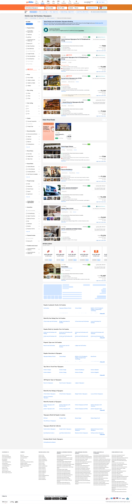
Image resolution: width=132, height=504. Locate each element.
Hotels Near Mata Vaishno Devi (99, 473)
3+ (28, 106)
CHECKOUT (59, 5)
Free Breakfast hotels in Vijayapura (49, 422)
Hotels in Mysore (42, 455)
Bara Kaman (93, 345)
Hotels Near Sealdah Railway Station (101, 455)
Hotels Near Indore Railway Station (82, 454)
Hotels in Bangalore (43, 447)
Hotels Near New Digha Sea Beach (63, 461)
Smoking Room (31, 144)
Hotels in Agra (41, 451)
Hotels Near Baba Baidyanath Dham (100, 466)
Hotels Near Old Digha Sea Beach (81, 443)
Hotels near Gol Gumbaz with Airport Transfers (65, 325)
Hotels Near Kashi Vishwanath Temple (64, 446)
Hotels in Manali (42, 466)
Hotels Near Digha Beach (98, 468)
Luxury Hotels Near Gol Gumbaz (96, 310)
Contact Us (22, 449)
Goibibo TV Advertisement (25, 453)
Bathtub (29, 139)
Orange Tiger (30, 126)
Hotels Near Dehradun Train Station (119, 471)
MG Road (45, 406)
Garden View (30, 156)
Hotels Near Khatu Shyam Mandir (63, 459)
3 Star (29, 93)
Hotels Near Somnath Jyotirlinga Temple (101, 449)
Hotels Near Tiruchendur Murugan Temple (65, 452)
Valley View (30, 159)
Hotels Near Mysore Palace (117, 463)
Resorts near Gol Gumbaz (49, 334)
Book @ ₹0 (30, 43)
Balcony (29, 141)
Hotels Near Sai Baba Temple (99, 457)
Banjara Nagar (78, 406)
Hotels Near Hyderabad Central (63, 471)
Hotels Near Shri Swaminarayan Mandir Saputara (120, 476)
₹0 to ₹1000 (30, 77)
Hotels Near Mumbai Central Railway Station (119, 468)
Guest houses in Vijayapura (65, 371)
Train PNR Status (5, 454)
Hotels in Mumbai (42, 446)
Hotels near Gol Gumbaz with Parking (50, 321)
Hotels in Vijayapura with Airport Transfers (64, 398)
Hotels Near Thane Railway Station (119, 459)
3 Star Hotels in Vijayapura (65, 382)
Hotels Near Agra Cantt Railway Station (120, 472)
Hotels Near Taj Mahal (116, 462)
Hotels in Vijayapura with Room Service (64, 394)
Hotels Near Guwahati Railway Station (101, 443)
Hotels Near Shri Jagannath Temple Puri (83, 450)
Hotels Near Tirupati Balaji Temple (64, 454)
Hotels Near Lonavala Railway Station (101, 472)
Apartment (30, 194)
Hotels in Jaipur (42, 453)
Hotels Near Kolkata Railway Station (100, 453)
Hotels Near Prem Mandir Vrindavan (82, 456)
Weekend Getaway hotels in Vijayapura (97, 418)
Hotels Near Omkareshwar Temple (118, 456)
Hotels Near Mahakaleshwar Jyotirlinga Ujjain (65, 456)
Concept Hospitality (32, 121)
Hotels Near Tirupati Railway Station (119, 452)
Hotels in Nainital (42, 468)
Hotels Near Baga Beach (98, 465)
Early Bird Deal (31, 48)
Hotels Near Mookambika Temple (99, 454)
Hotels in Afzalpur (79, 361)
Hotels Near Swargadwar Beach (118, 470)
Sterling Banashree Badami (50, 430)
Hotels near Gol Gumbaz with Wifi (81, 321)
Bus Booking (4, 447)
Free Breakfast (31, 58)
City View (30, 153)
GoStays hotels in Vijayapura (97, 421)
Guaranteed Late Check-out (31, 40)
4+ (28, 108)
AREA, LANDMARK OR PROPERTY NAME (32, 5)
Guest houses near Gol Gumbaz (64, 335)
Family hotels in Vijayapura (49, 417)
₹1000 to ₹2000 (31, 80)
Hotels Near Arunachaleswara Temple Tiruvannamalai (64, 448)
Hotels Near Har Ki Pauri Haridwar (82, 463)
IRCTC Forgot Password (7, 461)
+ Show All (102, 302)
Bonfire (29, 226)
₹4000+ (29, 85)
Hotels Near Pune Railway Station (64, 464)
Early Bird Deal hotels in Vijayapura (80, 418)
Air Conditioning (31, 213)
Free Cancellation (31, 56)
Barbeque (30, 223)
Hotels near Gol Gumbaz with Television (97, 321)
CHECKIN (47, 5)
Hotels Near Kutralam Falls (117, 454)
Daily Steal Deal (31, 46)
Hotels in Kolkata (42, 461)
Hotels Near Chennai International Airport (102, 458)
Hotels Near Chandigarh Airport (118, 443)
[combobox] (35, 7)
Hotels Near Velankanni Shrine (81, 467)
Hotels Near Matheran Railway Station (101, 445)
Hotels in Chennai (42, 458)
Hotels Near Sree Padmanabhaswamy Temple (119, 450)
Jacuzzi (29, 136)
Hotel (29, 183)
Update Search (92, 8)
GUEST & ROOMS (71, 5)
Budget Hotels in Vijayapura (81, 382)
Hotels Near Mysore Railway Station (100, 462)
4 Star (29, 95)
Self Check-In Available (33, 174)
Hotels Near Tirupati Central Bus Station (101, 447)
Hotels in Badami (47, 361)
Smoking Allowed (31, 171)
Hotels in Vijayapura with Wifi (81, 393)
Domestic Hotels (5, 443)
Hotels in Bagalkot (95, 361)
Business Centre (31, 228)
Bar (28, 221)
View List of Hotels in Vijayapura (48, 386)
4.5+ (29, 113)
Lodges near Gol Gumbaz (80, 334)
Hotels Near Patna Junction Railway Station (82, 470)
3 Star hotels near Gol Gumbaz (50, 310)
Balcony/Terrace (31, 218)
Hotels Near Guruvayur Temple (81, 447)
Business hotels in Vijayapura (81, 421)
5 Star (29, 98)
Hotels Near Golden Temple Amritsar (64, 443)
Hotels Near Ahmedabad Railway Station (101, 450)
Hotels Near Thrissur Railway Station (119, 455)
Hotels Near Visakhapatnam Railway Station (119, 478)
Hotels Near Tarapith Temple (99, 470)
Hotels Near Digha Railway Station (119, 447)
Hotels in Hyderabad (43, 449)
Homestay (30, 186)
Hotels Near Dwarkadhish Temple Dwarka (83, 446)
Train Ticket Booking (6, 450)
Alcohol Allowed (31, 166)
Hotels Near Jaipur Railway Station (64, 450)
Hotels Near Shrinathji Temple (118, 451)
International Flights (6, 446)
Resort (29, 191)
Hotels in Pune (42, 450)
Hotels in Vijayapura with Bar (81, 397)
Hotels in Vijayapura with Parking (49, 394)
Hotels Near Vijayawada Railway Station (120, 446)
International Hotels (6, 445)
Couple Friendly (31, 53)
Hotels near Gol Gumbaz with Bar (81, 325)
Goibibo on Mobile (23, 451)
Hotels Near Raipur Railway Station (100, 461)
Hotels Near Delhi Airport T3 (81, 449)
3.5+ (29, 111)
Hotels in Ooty (41, 462)
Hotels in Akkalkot (95, 358)
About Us (22, 443)
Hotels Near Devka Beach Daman (81, 455)
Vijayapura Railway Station (65, 296)
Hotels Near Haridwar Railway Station (83, 459)
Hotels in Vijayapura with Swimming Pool (96, 398)
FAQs (21, 455)
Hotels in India (5, 457)
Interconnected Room (32, 134)
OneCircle (30, 34)
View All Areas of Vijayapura (50, 409)
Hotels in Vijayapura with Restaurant (49, 398)
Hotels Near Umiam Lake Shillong (63, 472)
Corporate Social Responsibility (26, 450)
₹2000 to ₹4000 (31, 83)
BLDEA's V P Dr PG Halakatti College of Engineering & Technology (97, 298)
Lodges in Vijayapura (79, 371)
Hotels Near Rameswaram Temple (63, 467)
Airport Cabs (4, 455)
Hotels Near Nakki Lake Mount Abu (64, 451)
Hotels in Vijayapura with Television (96, 394)
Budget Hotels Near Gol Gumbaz (64, 310)
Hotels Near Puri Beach (61, 445)
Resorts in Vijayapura (48, 371)
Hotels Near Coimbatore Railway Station (83, 445)
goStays (29, 37)
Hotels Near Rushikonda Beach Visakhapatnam (81, 452)
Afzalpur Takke (62, 406)
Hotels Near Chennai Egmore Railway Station (64, 469)
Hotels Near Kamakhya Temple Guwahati (83, 462)
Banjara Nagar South (95, 406)
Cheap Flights (5, 451)
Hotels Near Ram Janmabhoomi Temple (101, 469)
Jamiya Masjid (78, 296)
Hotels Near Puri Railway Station (63, 460)
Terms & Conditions (24, 445)
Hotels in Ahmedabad (43, 454)
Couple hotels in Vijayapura (65, 417)
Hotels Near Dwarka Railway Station (119, 480)
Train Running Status (6, 453)
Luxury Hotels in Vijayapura (97, 382)
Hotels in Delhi (42, 445)
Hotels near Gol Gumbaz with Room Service (65, 321)
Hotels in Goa (41, 443)
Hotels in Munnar (42, 457)
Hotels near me (5, 458)
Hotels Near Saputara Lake (117, 445)
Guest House (30, 189)
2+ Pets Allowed (31, 169)
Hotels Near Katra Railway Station (119, 474)
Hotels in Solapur (47, 358)
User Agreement (23, 446)
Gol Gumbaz (46, 296)
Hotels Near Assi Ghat (116, 458)
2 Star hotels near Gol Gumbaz (82, 310)
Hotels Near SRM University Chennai (119, 466)
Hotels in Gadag (62, 361)
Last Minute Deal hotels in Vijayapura (65, 422)
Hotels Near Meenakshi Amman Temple (101, 451)
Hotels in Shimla (42, 465)
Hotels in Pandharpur (79, 358)
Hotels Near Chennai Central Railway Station (82, 472)
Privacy (22, 447)
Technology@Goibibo (24, 454)
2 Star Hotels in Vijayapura (49, 382)
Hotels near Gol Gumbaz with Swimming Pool (97, 325)
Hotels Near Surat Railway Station (82, 458)
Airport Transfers (31, 216)
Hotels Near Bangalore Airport (81, 466)
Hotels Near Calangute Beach (99, 446)
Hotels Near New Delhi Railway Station (65, 463)
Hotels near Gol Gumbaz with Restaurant (50, 325)
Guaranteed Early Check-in (31, 249)
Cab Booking (4, 449)
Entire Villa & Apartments (30, 31)
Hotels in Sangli (62, 358)
